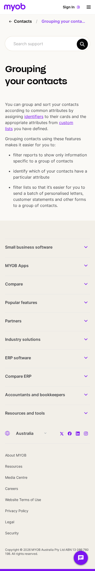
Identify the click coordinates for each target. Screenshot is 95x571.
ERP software (18, 357)
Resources (13, 466)
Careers (11, 488)
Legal (9, 522)
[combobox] (47, 43)
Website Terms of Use (23, 499)
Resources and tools (25, 413)
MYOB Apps (17, 265)
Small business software (28, 247)
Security (12, 533)
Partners (13, 320)
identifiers (33, 116)
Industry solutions (23, 339)
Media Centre (16, 477)
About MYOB (15, 455)
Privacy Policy (16, 511)
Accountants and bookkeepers (35, 394)
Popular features (21, 302)
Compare (14, 284)
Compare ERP (18, 376)
